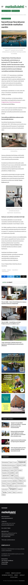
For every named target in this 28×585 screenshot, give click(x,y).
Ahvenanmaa (5, 462)
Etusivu (2, 14)
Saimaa (9, 270)
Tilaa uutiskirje (6, 10)
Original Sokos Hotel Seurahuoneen (10, 102)
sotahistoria (16, 485)
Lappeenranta (5, 475)
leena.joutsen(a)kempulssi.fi (7, 525)
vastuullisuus (5, 271)
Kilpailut (22, 575)
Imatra (10, 467)
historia (19, 465)
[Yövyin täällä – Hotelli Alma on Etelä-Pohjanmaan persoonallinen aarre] (14, 313)
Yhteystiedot (14, 577)
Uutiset (6, 14)
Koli (16, 470)
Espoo (11, 462)
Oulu (20, 480)
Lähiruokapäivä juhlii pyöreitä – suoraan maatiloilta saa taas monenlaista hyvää (18, 449)
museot (22, 478)
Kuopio (20, 470)
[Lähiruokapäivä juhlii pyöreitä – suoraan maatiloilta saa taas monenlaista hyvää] (5, 449)
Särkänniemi (23, 485)
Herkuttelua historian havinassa (8, 465)
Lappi (12, 475)
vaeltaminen (19, 492)
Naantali (9, 480)
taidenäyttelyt (4, 489)
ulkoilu (9, 492)
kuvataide (11, 472)
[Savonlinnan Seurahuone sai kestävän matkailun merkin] (14, 38)
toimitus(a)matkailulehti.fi (7, 518)
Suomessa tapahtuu (7, 575)
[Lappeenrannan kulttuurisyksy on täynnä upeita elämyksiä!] (5, 442)
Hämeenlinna (4, 467)
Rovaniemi (20, 483)
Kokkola (12, 470)
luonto (16, 475)
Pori (24, 480)
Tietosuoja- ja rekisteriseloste (8, 539)
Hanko (15, 462)
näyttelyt (15, 480)
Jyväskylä (15, 467)
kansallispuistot (5, 470)
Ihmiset (16, 575)
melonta (11, 478)
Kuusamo (4, 472)
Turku (4, 492)
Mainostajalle (15, 10)
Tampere (13, 489)
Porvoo (4, 483)
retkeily (14, 483)
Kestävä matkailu (6, 18)
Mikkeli (17, 478)
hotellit (4, 270)
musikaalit (4, 480)
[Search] (26, 6)
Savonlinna (15, 270)
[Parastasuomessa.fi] (14, 6)
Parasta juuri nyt (16, 573)
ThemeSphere (22, 580)
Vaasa (14, 492)
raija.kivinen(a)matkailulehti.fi (7, 534)
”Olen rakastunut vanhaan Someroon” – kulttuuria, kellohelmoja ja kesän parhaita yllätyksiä (12, 344)
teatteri (20, 489)
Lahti (17, 472)
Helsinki (22, 462)
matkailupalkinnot (5, 478)
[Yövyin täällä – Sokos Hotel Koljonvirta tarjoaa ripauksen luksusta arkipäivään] (14, 293)
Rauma (8, 483)
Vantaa (3, 494)
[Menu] (2, 6)
